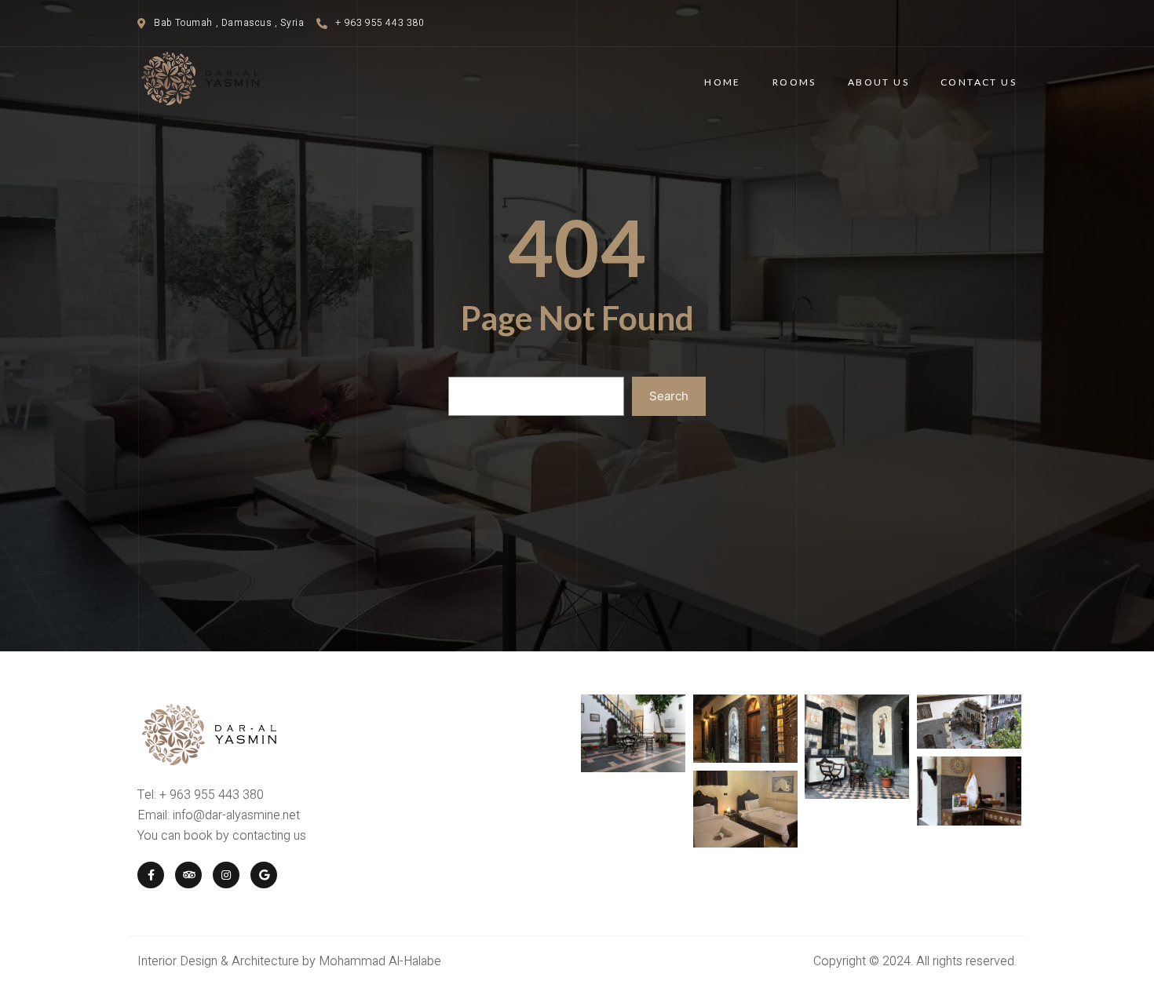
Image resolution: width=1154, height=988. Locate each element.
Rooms (794, 82)
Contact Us (978, 82)
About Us (878, 82)
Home (722, 82)
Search (668, 395)
